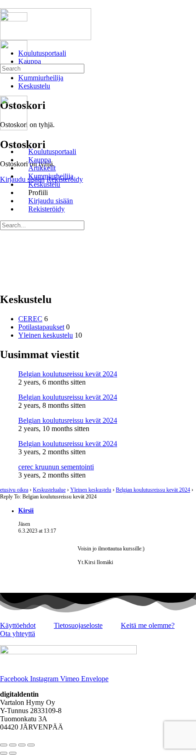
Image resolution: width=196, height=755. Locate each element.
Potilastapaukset (41, 327)
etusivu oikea (14, 490)
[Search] (5, 78)
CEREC (30, 319)
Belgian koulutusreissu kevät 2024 (67, 374)
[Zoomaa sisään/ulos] (3, 745)
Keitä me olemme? (148, 625)
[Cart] (5, 86)
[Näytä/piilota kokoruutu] (12, 745)
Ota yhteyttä (17, 633)
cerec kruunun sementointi (56, 467)
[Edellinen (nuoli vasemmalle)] (3, 753)
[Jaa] (22, 745)
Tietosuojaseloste (78, 625)
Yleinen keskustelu (45, 335)
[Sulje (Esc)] (31, 745)
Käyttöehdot (18, 625)
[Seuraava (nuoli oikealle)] (12, 753)
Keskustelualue (49, 490)
